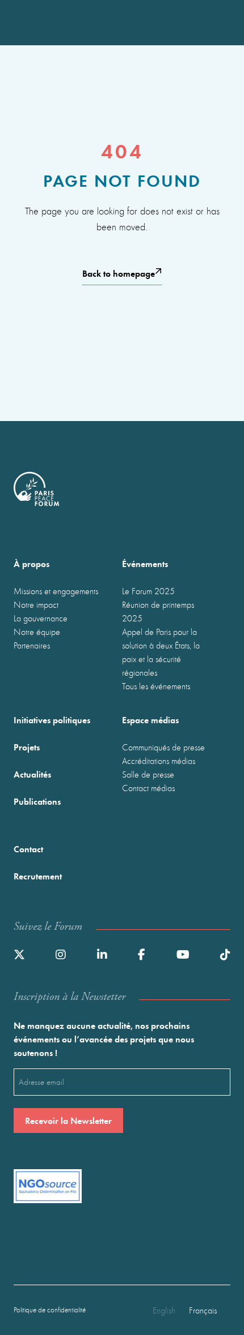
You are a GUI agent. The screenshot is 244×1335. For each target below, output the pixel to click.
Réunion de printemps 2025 (158, 611)
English (164, 1310)
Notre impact (36, 604)
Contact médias (148, 787)
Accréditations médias (158, 760)
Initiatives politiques (52, 720)
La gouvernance (41, 618)
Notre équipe (37, 631)
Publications (37, 801)
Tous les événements (156, 686)
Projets (27, 747)
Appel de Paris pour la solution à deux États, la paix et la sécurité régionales (161, 652)
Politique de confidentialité (50, 1310)
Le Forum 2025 (148, 590)
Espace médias (150, 720)
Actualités (32, 774)
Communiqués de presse (163, 747)
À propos (31, 563)
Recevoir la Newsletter (68, 1120)
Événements (145, 563)
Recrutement (38, 876)
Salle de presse (148, 774)
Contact (28, 849)
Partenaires (32, 645)
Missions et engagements (56, 590)
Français (203, 1310)
